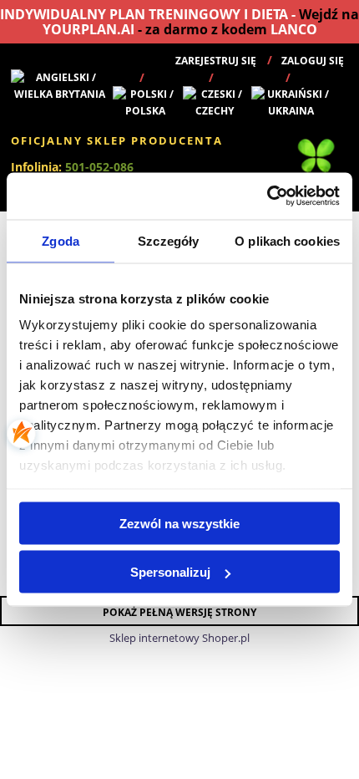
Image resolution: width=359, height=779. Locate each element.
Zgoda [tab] (60, 240)
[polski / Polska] (146, 101)
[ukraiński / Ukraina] (291, 101)
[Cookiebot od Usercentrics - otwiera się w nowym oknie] (267, 196)
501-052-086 (99, 167)
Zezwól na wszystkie (179, 523)
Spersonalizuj (170, 572)
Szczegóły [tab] (168, 240)
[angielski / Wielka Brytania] (60, 85)
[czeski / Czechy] (214, 101)
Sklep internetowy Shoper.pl (179, 637)
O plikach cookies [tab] (287, 240)
